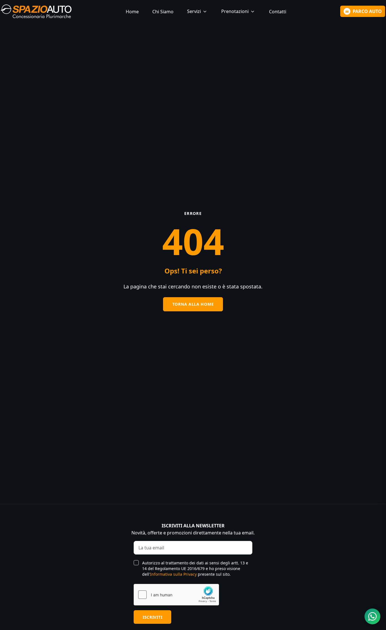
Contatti (277, 11)
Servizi (194, 11)
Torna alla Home (193, 304)
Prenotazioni (235, 11)
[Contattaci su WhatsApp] (372, 616)
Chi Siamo (163, 11)
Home (132, 11)
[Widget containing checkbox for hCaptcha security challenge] (176, 594)
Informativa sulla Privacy (173, 574)
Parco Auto (367, 11)
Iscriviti (152, 617)
